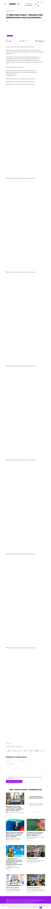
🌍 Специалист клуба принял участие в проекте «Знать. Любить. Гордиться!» (35, 834)
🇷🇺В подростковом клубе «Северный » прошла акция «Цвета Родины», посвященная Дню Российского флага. (14, 808)
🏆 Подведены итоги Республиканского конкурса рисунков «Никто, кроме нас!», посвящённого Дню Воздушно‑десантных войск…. (14, 861)
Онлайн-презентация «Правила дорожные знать (35, 797)
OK (40, 907)
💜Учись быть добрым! (12, 887)
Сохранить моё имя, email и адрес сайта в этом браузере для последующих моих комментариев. (24, 778)
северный (9, 743)
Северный (10, 35)
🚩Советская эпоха (32, 858)
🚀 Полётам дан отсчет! (33, 887)
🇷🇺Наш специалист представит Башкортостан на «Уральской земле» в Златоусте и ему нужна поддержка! (15, 834)
